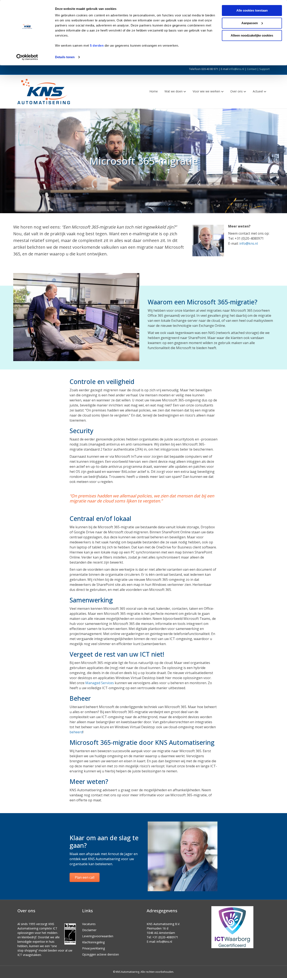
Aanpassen (249, 23)
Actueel (258, 91)
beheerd (76, 732)
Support (264, 69)
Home (153, 91)
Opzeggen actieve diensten (100, 954)
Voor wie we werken (206, 91)
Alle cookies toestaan (252, 10)
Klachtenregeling (93, 942)
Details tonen (65, 57)
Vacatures (89, 924)
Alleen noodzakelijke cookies (252, 35)
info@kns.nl (236, 69)
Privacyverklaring (93, 948)
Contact (252, 69)
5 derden (97, 45)
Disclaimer (89, 930)
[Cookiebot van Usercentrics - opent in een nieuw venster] (27, 57)
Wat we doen (174, 91)
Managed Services (99, 683)
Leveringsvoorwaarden (97, 936)
